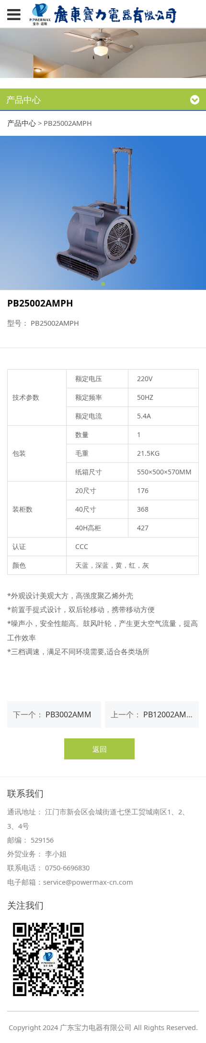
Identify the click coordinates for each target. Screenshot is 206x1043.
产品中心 (21, 123)
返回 (99, 749)
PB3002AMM (69, 714)
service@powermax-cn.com (88, 882)
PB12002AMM (168, 714)
